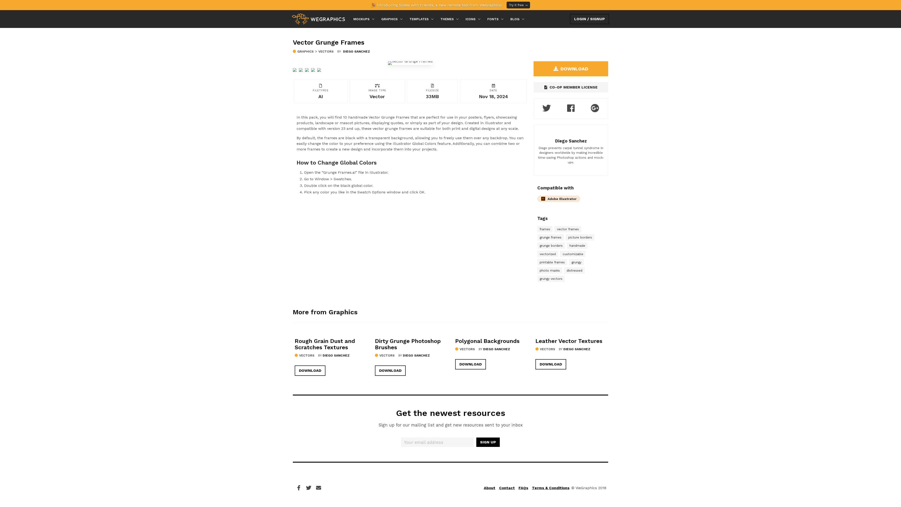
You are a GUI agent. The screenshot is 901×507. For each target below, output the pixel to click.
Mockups (361, 19)
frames (545, 229)
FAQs (523, 488)
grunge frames (550, 237)
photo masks (550, 270)
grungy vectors (551, 278)
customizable (573, 254)
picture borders (580, 237)
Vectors (326, 51)
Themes (447, 19)
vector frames (568, 229)
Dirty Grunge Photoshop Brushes (408, 344)
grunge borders (551, 245)
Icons (471, 19)
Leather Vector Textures (568, 341)
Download (310, 370)
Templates (419, 19)
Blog (514, 19)
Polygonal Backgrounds (487, 341)
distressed (574, 270)
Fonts (493, 19)
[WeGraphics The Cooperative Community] (318, 19)
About (489, 488)
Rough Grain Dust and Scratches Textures (325, 344)
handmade (577, 245)
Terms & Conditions (550, 488)
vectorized (548, 254)
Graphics (389, 19)
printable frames (552, 262)
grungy (576, 262)
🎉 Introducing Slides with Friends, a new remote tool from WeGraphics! (449, 5)
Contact (507, 488)
